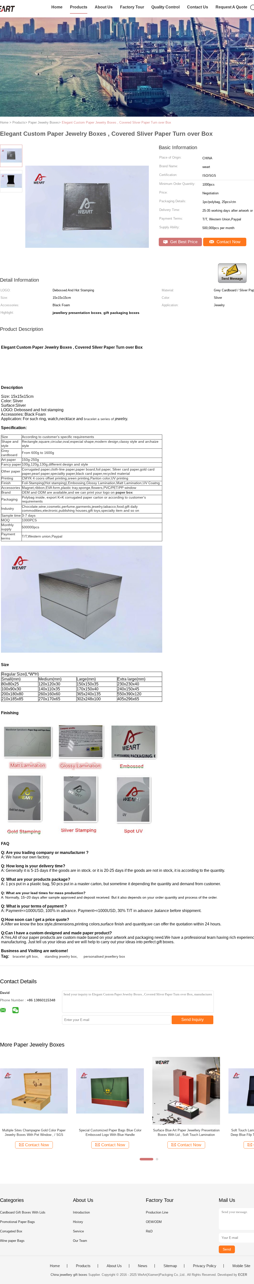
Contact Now (227, 241)
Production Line (157, 1212)
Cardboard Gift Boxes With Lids (22, 1212)
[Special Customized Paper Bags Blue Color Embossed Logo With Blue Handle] (110, 1090)
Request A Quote (231, 7)
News (142, 1266)
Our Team (80, 1241)
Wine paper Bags (12, 1241)
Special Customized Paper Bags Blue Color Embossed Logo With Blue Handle (110, 1132)
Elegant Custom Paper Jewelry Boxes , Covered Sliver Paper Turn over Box (116, 122)
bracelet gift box (25, 956)
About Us (104, 7)
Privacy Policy (204, 1266)
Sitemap (170, 1266)
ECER (242, 1275)
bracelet (90, 419)
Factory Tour (132, 7)
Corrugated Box (11, 1231)
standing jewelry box (61, 956)
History (78, 1222)
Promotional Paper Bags (17, 1222)
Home (57, 7)
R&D (149, 1231)
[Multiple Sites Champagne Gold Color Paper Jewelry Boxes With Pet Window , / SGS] (34, 1090)
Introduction (81, 1212)
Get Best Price (183, 241)
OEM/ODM (154, 1222)
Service (78, 1231)
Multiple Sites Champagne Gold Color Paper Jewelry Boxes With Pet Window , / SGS (33, 1132)
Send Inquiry (192, 1019)
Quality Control (165, 7)
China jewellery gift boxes (69, 1275)
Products (78, 7)
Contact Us (197, 7)
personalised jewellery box (104, 956)
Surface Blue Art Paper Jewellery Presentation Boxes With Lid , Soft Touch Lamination (186, 1132)
